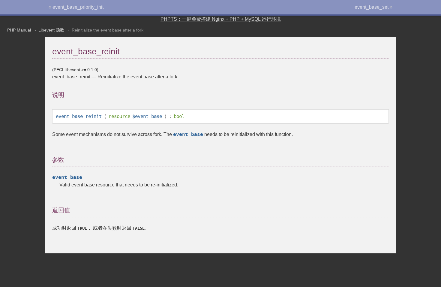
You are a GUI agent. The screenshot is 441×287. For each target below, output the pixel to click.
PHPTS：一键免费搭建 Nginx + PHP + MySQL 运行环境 (220, 19)
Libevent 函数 (51, 30)
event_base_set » (373, 7)
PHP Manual (19, 30)
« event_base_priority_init (76, 7)
